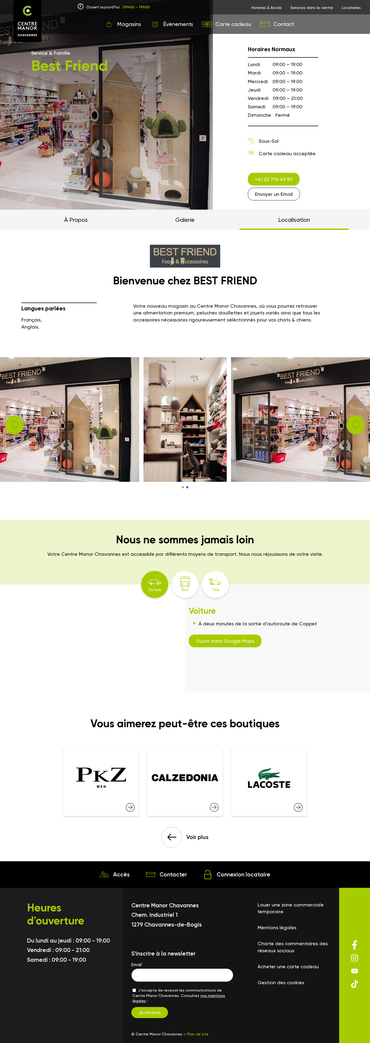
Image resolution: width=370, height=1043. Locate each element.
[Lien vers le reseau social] (354, 949)
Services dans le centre (312, 7)
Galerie (184, 219)
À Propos (76, 219)
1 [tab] (183, 487)
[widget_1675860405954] (101, 782)
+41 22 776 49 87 (274, 179)
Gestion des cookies (281, 982)
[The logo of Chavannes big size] (27, 22)
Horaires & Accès (266, 7)
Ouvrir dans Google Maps (225, 641)
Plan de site (198, 1034)
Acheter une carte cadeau (288, 966)
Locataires (351, 7)
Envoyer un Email (274, 194)
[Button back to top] (355, 1029)
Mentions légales (277, 927)
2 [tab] (187, 487)
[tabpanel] (185, 419)
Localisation (294, 219)
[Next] (14, 424)
